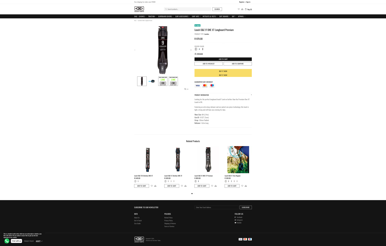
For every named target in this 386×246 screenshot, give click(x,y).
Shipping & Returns (170, 223)
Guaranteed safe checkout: (204, 82)
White (171, 181)
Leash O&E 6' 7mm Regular (233, 176)
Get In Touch (138, 220)
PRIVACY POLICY (29, 241)
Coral (234, 181)
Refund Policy (168, 218)
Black (196, 49)
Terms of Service (169, 226)
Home (135, 20)
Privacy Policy (168, 220)
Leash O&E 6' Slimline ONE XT (173, 176)
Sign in (248, 2)
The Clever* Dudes (156, 240)
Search (217, 9)
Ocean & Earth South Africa (139, 9)
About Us (137, 218)
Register (241, 2)
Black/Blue (165, 181)
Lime (203, 49)
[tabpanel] (148, 169)
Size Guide (137, 223)
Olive (174, 181)
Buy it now (223, 71)
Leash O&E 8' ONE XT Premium (204, 176)
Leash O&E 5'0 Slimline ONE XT (143, 176)
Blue (199, 49)
